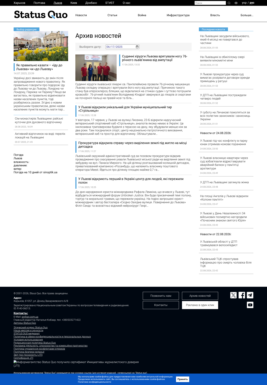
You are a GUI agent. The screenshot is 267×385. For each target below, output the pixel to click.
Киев (73, 3)
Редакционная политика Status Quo (35, 342)
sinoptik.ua (50, 172)
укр (244, 2)
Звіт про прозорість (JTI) (28, 354)
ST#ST (109, 3)
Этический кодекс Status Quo (31, 327)
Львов (58, 3)
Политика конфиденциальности (94, 382)
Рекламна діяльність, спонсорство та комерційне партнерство (51, 345)
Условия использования (28, 339)
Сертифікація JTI (23, 357)
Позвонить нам (160, 295)
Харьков (19, 3)
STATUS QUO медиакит (27, 333)
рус (252, 2)
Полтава (39, 3)
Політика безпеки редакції (29, 351)
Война (142, 15)
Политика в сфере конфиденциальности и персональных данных (52, 336)
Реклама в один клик (200, 305)
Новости (81, 15)
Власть (215, 15)
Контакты (20, 313)
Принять (182, 379)
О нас (126, 3)
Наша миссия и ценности (28, 330)
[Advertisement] (133, 221)
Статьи (112, 15)
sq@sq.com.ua (30, 316)
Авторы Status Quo (25, 322)
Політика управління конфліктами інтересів (39, 348)
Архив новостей (200, 295)
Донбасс (91, 3)
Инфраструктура (178, 15)
